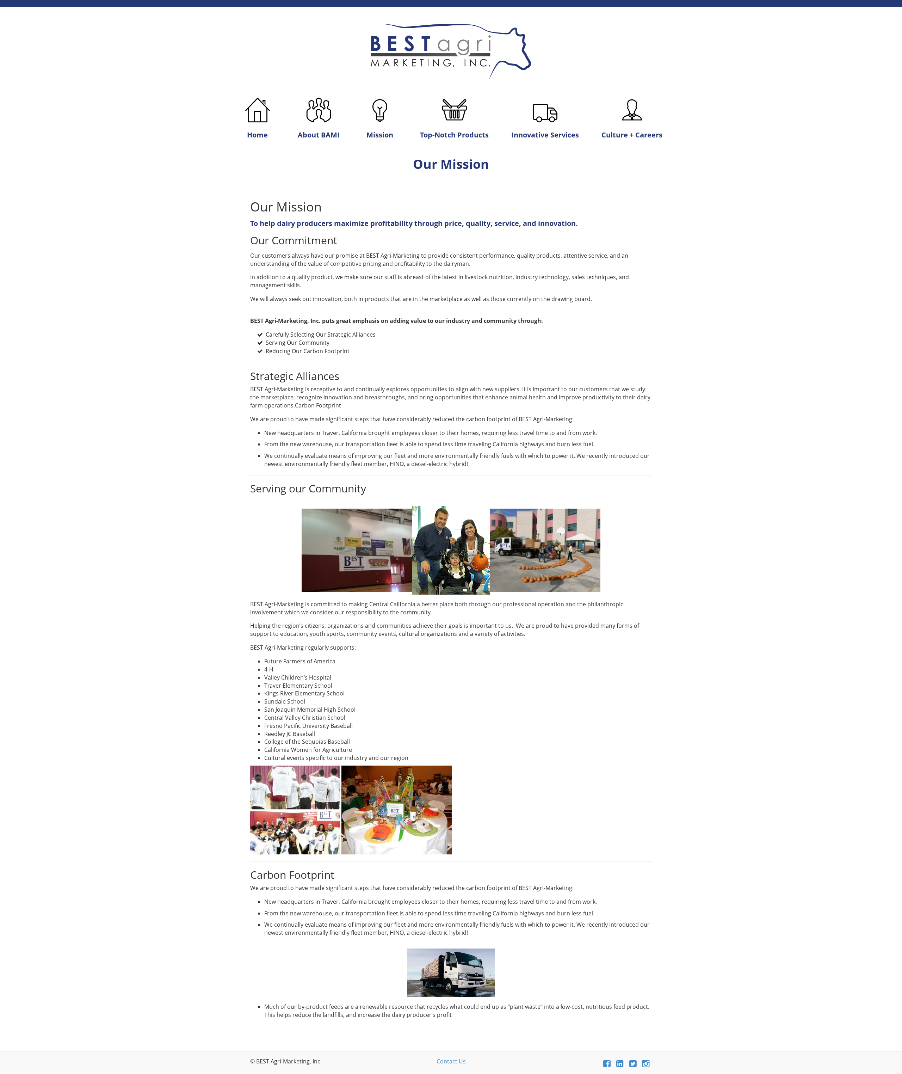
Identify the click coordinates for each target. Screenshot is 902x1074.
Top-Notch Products (454, 135)
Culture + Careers (631, 135)
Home (257, 135)
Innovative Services (545, 135)
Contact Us (451, 1061)
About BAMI (319, 135)
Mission (379, 135)
